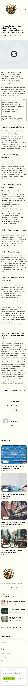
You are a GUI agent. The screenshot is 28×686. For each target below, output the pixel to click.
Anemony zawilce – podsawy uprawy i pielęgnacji (17, 610)
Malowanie (11, 22)
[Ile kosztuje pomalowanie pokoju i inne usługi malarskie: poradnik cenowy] (14, 510)
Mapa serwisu (4, 661)
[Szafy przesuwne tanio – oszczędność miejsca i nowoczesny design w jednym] (4, 619)
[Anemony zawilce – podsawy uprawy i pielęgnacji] (4, 611)
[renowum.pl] (11, 9)
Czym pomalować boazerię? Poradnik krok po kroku (12, 495)
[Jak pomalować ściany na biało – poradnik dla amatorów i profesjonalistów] (14, 538)
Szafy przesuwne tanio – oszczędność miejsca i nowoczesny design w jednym (17, 618)
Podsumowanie (7, 116)
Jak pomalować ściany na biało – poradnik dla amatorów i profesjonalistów (11, 551)
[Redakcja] (2, 35)
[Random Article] (19, 9)
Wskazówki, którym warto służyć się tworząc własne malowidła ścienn (12, 119)
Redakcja (7, 35)
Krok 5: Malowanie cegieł (9, 111)
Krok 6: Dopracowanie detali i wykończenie (10, 113)
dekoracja (4, 22)
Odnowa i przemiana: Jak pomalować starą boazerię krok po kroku (12, 467)
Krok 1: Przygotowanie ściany (10, 102)
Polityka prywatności (6, 657)
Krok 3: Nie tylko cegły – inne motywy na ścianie (13, 107)
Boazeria (5, 489)
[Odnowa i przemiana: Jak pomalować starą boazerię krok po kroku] (14, 454)
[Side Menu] (25, 9)
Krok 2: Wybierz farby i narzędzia (11, 104)
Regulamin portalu (5, 653)
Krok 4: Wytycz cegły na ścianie (11, 109)
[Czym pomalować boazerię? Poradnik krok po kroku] (14, 482)
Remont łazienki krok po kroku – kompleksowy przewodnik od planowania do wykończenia (17, 602)
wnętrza (17, 22)
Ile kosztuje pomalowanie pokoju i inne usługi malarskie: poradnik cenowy (13, 523)
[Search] (22, 9)
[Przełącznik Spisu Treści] (23, 100)
